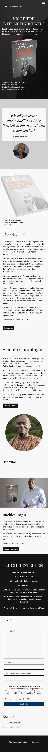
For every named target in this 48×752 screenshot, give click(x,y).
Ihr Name (7, 620)
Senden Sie (24, 704)
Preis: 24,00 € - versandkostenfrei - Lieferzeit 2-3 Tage (24, 608)
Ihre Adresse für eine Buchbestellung (18, 673)
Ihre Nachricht (9, 631)
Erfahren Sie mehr (10, 406)
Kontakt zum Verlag (11, 549)
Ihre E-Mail (8, 662)
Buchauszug (8, 328)
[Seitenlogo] (13, 13)
